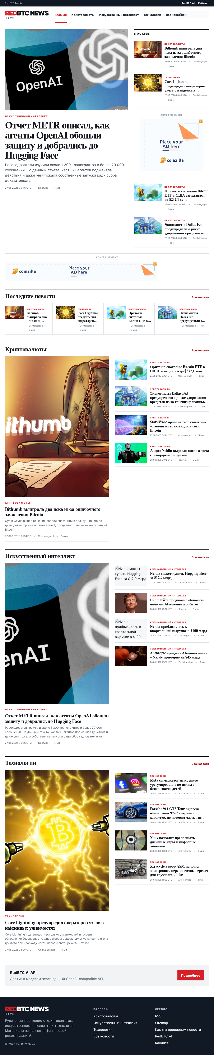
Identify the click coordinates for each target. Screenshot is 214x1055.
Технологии (152, 15)
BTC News (26, 14)
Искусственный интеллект (119, 15)
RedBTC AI (188, 3)
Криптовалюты (82, 15)
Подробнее (190, 975)
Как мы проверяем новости (178, 1029)
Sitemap (161, 1023)
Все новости (175, 15)
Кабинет (203, 3)
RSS (158, 1016)
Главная (61, 15)
